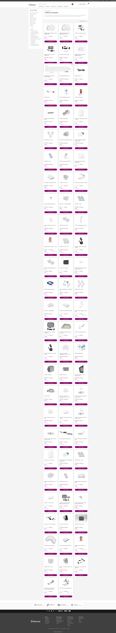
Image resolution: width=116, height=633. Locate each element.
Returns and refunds (70, 619)
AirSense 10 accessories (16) (34, 33)
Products (68, 624)
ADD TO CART (50, 41)
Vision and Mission (81, 618)
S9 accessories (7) (33, 40)
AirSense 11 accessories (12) (34, 36)
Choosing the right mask (59, 618)
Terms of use (56, 628)
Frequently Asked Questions (59, 620)
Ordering (68, 620)
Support (103, 0)
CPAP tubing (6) (33, 41)
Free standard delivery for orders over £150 (94, 0)
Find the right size (58, 619)
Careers (80, 620)
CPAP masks (46, 619)
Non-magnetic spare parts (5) (35, 44)
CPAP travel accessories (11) (34, 37)
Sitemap (68, 628)
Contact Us (68, 625)
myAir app (106, 0)
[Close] (72, 64)
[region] (58, 67)
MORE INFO (81, 575)
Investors (80, 619)
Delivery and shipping (70, 618)
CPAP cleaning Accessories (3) (35, 45)
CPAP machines (47, 618)
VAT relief (57, 623)
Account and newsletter (70, 623)
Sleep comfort (47, 623)
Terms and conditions (51, 628)
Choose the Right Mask (112, 0)
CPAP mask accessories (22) (34, 32)
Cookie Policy (64, 628)
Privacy (60, 628)
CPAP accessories (47, 620)
